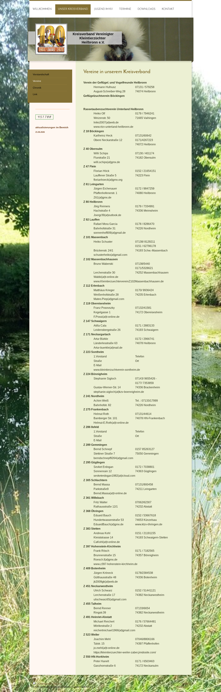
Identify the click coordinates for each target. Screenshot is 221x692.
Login (185, 683)
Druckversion (44, 683)
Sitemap (57, 683)
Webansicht (181, 686)
